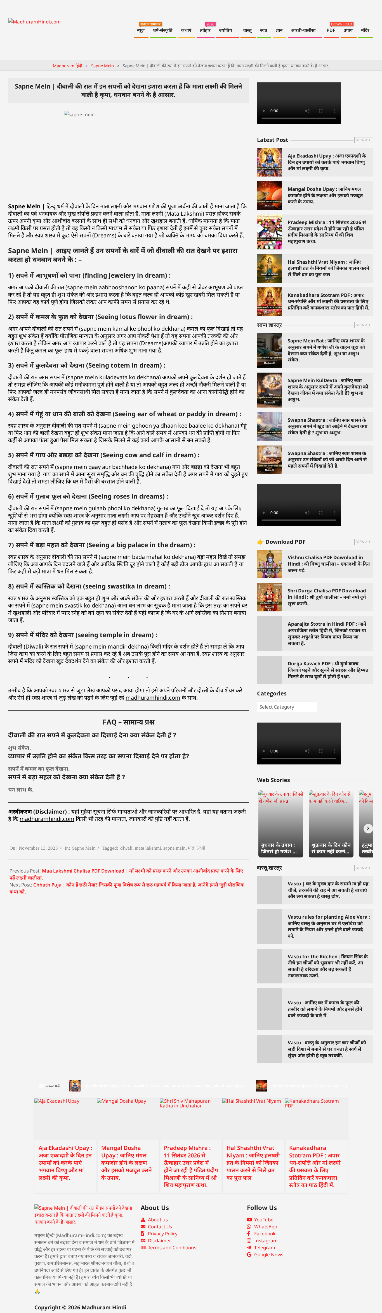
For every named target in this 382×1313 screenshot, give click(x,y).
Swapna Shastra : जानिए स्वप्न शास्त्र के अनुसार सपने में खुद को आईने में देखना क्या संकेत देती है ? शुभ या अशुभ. (327, 426)
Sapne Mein (84, 848)
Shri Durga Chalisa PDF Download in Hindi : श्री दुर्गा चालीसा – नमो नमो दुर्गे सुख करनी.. (327, 596)
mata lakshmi (148, 848)
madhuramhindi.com (153, 697)
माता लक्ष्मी (196, 848)
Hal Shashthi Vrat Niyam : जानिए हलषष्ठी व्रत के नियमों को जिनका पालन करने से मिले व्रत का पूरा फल (328, 268)
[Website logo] (84, 1215)
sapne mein (174, 848)
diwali (126, 848)
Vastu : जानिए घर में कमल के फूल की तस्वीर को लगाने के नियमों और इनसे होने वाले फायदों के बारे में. (325, 1008)
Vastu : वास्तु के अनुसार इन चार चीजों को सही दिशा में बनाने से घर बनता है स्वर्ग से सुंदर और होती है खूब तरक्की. (327, 1048)
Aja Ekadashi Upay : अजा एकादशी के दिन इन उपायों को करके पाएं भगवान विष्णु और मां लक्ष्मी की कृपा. (327, 161)
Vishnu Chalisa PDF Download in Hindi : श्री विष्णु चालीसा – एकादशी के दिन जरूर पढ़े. (329, 563)
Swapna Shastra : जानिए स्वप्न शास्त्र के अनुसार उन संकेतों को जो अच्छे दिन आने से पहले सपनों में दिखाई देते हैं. (327, 459)
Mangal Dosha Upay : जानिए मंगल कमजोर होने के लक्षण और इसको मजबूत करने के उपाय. (325, 195)
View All (363, 140)
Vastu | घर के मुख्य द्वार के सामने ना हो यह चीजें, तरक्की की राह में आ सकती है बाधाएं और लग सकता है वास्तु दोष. (328, 889)
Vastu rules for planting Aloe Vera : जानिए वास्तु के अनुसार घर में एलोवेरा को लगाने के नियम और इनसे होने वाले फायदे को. (329, 926)
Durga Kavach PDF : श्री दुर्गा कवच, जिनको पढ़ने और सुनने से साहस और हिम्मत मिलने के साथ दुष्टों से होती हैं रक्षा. (328, 669)
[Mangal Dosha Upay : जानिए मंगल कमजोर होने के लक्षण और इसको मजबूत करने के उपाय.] (128, 1119)
